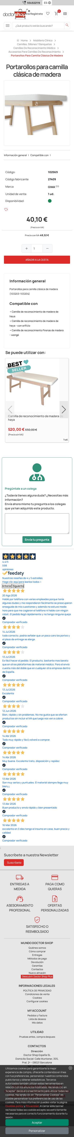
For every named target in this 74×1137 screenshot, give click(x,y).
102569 (53, 172)
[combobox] (44, 2)
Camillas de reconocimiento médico (34, 48)
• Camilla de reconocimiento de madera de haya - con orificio (34, 323)
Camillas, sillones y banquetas (34, 44)
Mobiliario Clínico (42, 40)
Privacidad (32, 1106)
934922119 (33, 2)
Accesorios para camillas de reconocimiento (34, 51)
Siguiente (18, 586)
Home (22, 40)
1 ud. (51, 194)
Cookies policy (14, 1106)
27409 (52, 179)
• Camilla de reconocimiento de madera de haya (34, 314)
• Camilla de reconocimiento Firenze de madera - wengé (37, 333)
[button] (50, 2)
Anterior (6, 586)
